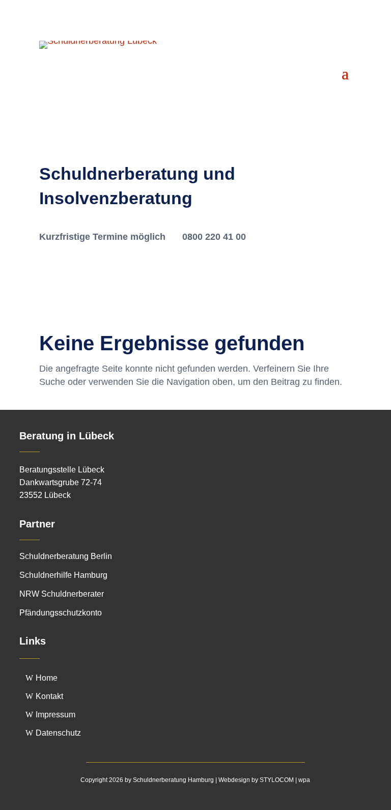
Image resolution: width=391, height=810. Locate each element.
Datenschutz (58, 733)
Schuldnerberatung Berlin (65, 556)
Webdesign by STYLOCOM (256, 780)
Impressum (55, 714)
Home (47, 678)
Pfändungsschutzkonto (60, 612)
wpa (304, 780)
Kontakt (49, 696)
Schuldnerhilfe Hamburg (63, 575)
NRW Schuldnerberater (61, 594)
